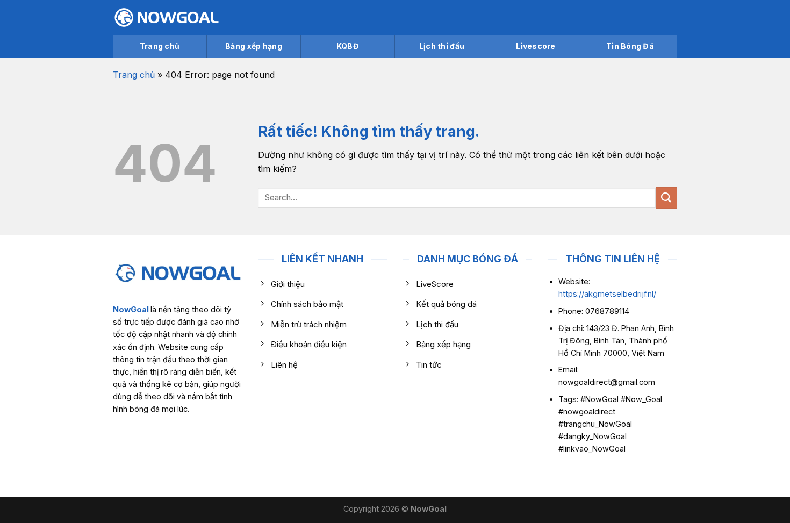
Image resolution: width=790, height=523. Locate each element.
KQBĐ (347, 46)
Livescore (536, 46)
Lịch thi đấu (441, 46)
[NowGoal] (166, 17)
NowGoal (131, 309)
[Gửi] (666, 197)
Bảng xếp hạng (253, 46)
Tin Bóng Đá (630, 46)
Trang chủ (160, 46)
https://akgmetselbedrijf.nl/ (607, 293)
